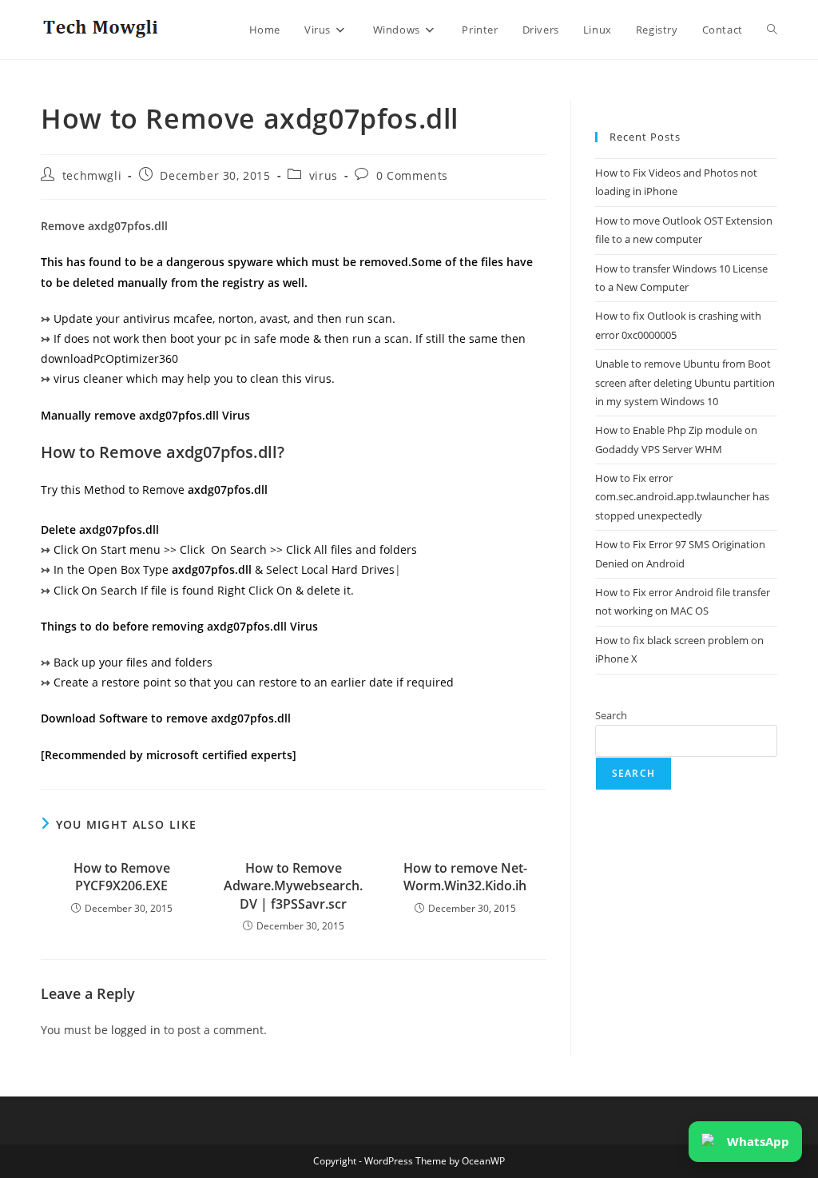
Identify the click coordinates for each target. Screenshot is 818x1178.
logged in (136, 1029)
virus (323, 175)
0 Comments (412, 175)
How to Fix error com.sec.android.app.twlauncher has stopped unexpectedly (682, 497)
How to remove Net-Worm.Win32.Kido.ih (465, 876)
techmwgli (91, 175)
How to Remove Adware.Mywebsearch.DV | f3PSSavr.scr (293, 886)
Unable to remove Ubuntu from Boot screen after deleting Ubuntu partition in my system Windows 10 (685, 382)
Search (611, 715)
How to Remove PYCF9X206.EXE (121, 876)
